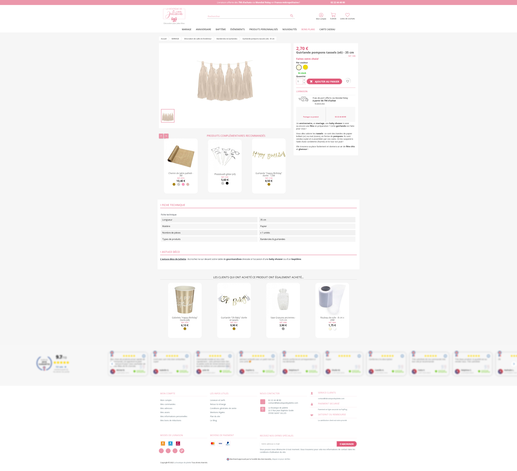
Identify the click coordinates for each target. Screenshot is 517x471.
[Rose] (183, 184)
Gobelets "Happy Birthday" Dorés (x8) (185, 319)
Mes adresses (166, 408)
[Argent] (178, 184)
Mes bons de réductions (170, 420)
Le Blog (213, 420)
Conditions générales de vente (223, 408)
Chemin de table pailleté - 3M (180, 174)
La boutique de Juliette (182, 462)
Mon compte (166, 400)
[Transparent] (283, 328)
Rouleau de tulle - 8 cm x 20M (332, 319)
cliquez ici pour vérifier (281, 459)
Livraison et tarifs (217, 400)
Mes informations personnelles (173, 416)
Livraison (302, 91)
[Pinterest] (175, 450)
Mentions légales (217, 412)
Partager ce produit (311, 117)
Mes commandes (167, 404)
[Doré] (174, 184)
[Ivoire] (330, 328)
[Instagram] (168, 450)
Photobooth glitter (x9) (224, 174)
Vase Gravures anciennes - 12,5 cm (283, 319)
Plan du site (215, 416)
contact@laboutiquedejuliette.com (283, 403)
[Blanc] (334, 328)
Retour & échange (218, 404)
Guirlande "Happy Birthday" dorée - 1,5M (269, 174)
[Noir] (227, 183)
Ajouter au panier (181, 191)
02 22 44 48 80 (337, 2)
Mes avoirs (165, 412)
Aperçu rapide (180, 168)
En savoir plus (320, 103)
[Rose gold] (187, 184)
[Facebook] (161, 450)
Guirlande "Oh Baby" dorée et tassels (234, 319)
